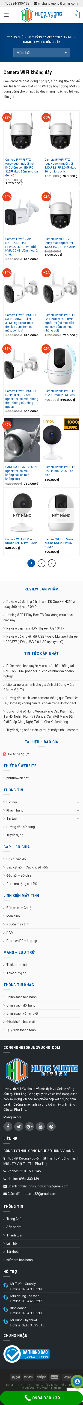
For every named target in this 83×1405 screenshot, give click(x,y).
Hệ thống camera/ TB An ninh (50, 37)
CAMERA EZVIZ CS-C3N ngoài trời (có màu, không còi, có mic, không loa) (21, 472)
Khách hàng (15, 810)
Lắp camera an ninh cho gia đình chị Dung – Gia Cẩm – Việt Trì (38, 687)
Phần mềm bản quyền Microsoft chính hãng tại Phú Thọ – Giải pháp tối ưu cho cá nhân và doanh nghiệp (38, 671)
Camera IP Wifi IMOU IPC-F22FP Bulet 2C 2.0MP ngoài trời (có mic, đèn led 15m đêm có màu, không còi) (60, 322)
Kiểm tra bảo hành (19, 1260)
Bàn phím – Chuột (19, 908)
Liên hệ (11, 1243)
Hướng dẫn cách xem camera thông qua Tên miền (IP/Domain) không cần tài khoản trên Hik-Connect (41, 700)
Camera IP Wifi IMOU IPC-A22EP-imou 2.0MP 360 (60, 393)
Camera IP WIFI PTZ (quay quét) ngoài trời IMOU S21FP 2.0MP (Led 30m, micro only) (60, 165)
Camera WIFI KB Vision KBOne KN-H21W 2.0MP (21, 541)
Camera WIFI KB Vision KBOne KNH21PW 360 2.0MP (59, 543)
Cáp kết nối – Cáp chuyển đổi (27, 867)
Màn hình (13, 916)
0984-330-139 (19, 3)
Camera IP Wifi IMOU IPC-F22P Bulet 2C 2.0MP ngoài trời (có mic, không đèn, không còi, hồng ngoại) (21, 398)
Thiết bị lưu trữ (16, 965)
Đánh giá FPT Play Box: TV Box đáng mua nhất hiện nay (38, 617)
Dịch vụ (11, 802)
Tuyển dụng (14, 835)
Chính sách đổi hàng (21, 1005)
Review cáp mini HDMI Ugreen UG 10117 (35, 628)
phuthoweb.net (17, 778)
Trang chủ (15, 37)
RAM (10, 932)
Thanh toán (14, 1235)
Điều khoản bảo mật (20, 1022)
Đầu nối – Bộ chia (18, 875)
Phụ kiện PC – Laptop (21, 941)
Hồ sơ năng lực (18, 754)
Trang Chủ (13, 1219)
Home (10, 1385)
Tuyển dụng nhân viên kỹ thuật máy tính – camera (42, 730)
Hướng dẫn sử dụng (20, 827)
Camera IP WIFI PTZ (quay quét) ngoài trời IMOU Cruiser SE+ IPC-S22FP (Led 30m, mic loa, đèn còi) (22, 167)
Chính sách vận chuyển (22, 1013)
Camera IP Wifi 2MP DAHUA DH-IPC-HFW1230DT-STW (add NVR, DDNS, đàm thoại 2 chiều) (21, 246)
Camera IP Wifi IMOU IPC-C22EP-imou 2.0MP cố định (60, 471)
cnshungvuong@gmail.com (57, 3)
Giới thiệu (25, 1385)
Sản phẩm (13, 1227)
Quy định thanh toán (21, 1030)
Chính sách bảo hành (21, 997)
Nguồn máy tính (17, 924)
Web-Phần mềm (47, 1385)
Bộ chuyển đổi (16, 859)
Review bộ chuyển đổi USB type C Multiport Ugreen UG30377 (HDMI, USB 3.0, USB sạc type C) (41, 639)
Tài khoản (13, 1251)
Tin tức (11, 818)
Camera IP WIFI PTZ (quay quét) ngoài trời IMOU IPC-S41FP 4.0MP (59, 243)
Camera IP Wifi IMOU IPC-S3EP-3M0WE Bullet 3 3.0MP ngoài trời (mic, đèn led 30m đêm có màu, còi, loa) (21, 322)
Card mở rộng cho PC (21, 884)
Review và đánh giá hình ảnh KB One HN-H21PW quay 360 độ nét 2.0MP (39, 604)
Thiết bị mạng (16, 973)
